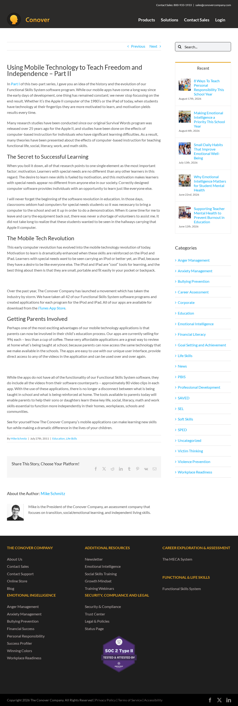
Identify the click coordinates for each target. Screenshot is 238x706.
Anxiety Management (195, 271)
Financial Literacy (192, 334)
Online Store (17, 581)
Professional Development (199, 387)
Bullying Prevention (193, 281)
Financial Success (20, 628)
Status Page (94, 628)
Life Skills (71, 438)
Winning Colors (19, 650)
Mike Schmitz (19, 438)
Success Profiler (19, 643)
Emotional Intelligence (196, 324)
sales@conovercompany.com (213, 5)
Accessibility (153, 700)
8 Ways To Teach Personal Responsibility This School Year (209, 87)
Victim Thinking (190, 451)
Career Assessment (193, 292)
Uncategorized (189, 440)
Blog (10, 588)
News (182, 366)
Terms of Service (130, 700)
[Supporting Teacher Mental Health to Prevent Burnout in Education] (185, 209)
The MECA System (177, 559)
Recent (203, 68)
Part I (15, 84)
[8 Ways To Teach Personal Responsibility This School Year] (185, 81)
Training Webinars (99, 588)
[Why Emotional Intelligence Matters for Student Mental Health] (185, 177)
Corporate (186, 302)
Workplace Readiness (195, 472)
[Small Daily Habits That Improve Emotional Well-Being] (185, 145)
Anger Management (194, 260)
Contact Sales (18, 566)
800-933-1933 (183, 5)
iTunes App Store (51, 308)
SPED (182, 429)
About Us (14, 559)
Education (58, 438)
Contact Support (20, 573)
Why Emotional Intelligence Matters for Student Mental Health (210, 183)
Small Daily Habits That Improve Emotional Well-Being (208, 151)
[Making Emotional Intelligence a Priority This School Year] (185, 113)
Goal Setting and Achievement (202, 345)
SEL (181, 408)
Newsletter (94, 559)
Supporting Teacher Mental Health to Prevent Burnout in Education (209, 215)
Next (153, 46)
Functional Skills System (181, 588)
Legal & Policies (97, 621)
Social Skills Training (101, 573)
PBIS (181, 376)
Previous (138, 46)
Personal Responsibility (26, 636)
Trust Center (95, 614)
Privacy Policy (105, 700)
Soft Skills (185, 419)
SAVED (183, 398)
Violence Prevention (194, 461)
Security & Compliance (103, 606)
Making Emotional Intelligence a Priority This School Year (209, 119)
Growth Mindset (98, 581)
